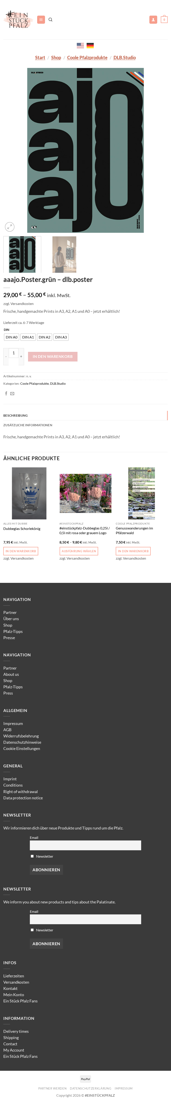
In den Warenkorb (53, 356)
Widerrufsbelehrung (21, 736)
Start (40, 57)
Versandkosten (16, 982)
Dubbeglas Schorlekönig (21, 528)
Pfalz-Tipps (13, 631)
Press (8, 693)
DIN (6, 330)
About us (11, 674)
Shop (56, 57)
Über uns (11, 618)
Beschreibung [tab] (15, 415)
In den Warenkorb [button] (21, 551)
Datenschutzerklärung (90, 1088)
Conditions (13, 785)
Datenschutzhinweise (22, 742)
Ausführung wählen (79, 551)
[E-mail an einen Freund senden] (12, 394)
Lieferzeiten (13, 976)
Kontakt (10, 988)
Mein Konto (13, 994)
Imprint (10, 779)
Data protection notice (23, 798)
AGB (7, 729)
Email (34, 837)
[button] (41, 20)
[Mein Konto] (153, 20)
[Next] (159, 150)
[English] (81, 45)
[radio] (11, 337)
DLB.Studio (125, 57)
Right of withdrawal (20, 791)
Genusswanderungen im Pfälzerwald (134, 530)
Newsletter (44, 856)
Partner (10, 612)
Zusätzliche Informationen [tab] (27, 425)
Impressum (13, 723)
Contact (10, 1044)
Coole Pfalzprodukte (87, 57)
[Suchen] (50, 19)
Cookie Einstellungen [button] (21, 748)
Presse (9, 637)
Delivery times (16, 1031)
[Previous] (12, 150)
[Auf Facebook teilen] (6, 394)
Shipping (11, 1037)
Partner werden (52, 1088)
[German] (90, 45)
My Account (13, 1050)
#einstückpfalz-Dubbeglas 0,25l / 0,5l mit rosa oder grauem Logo (84, 530)
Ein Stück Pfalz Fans (20, 1001)
